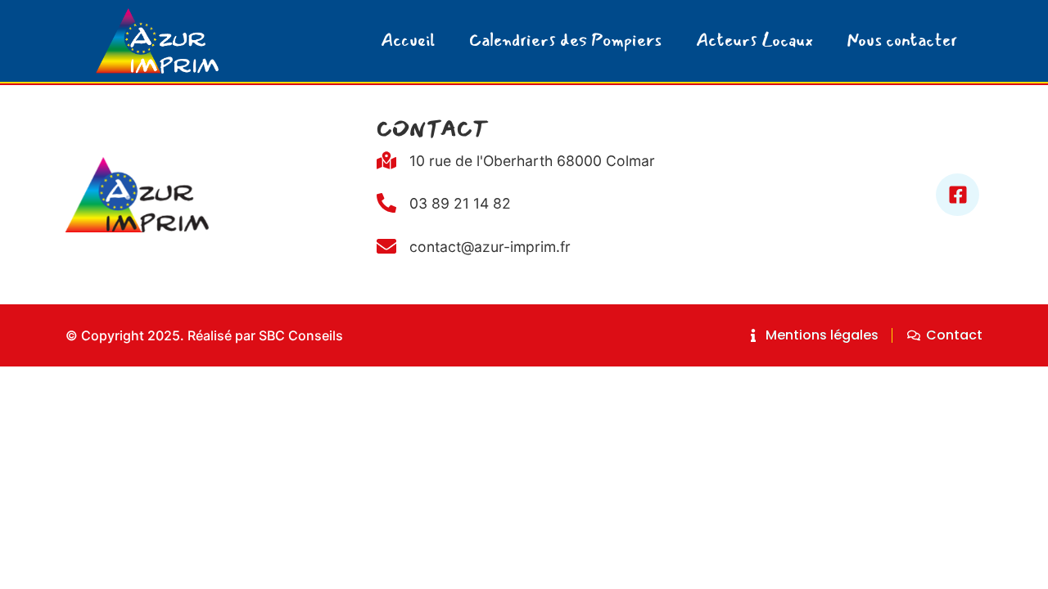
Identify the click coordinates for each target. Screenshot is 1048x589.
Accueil (408, 40)
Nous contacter (902, 40)
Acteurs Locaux (754, 40)
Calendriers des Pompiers (565, 40)
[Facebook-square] (957, 195)
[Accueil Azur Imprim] (157, 41)
